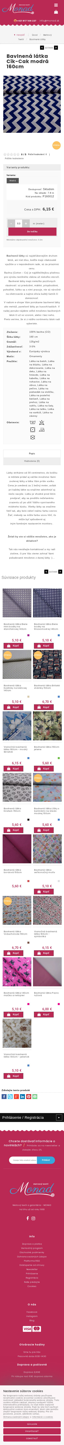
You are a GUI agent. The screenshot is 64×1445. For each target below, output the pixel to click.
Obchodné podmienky (32, 1252)
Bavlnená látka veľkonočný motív (44, 871)
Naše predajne (32, 1282)
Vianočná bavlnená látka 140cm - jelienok (16, 1055)
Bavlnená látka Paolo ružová (46, 994)
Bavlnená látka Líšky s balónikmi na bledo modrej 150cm (46, 811)
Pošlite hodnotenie (14, 158)
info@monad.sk (49, 20)
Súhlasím (32, 1424)
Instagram (32, 1316)
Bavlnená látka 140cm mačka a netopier (16, 994)
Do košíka (32, 231)
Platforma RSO (32, 1260)
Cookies (32, 1286)
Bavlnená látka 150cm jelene (46, 748)
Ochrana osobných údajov (32, 1256)
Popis (32, 453)
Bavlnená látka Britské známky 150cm (47, 687)
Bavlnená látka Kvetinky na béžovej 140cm (15, 688)
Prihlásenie (32, 1273)
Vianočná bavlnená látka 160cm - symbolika (45, 934)
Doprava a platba (32, 1244)
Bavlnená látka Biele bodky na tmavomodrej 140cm (46, 627)
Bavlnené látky (38, 39)
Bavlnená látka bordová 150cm (13, 871)
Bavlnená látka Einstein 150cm (12, 809)
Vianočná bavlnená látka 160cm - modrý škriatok (16, 749)
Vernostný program (32, 1248)
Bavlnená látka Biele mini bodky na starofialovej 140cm (16, 627)
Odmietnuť (32, 1438)
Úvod (35, 35)
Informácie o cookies (42, 1417)
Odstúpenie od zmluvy (32, 1265)
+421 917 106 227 (26, 20)
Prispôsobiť (32, 1431)
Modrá (13, 181)
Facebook (32, 1312)
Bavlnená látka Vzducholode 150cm (15, 932)
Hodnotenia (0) (32, 461)
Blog (32, 1320)
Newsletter (32, 1269)
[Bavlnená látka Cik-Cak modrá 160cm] (32, 133)
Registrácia (32, 1277)
